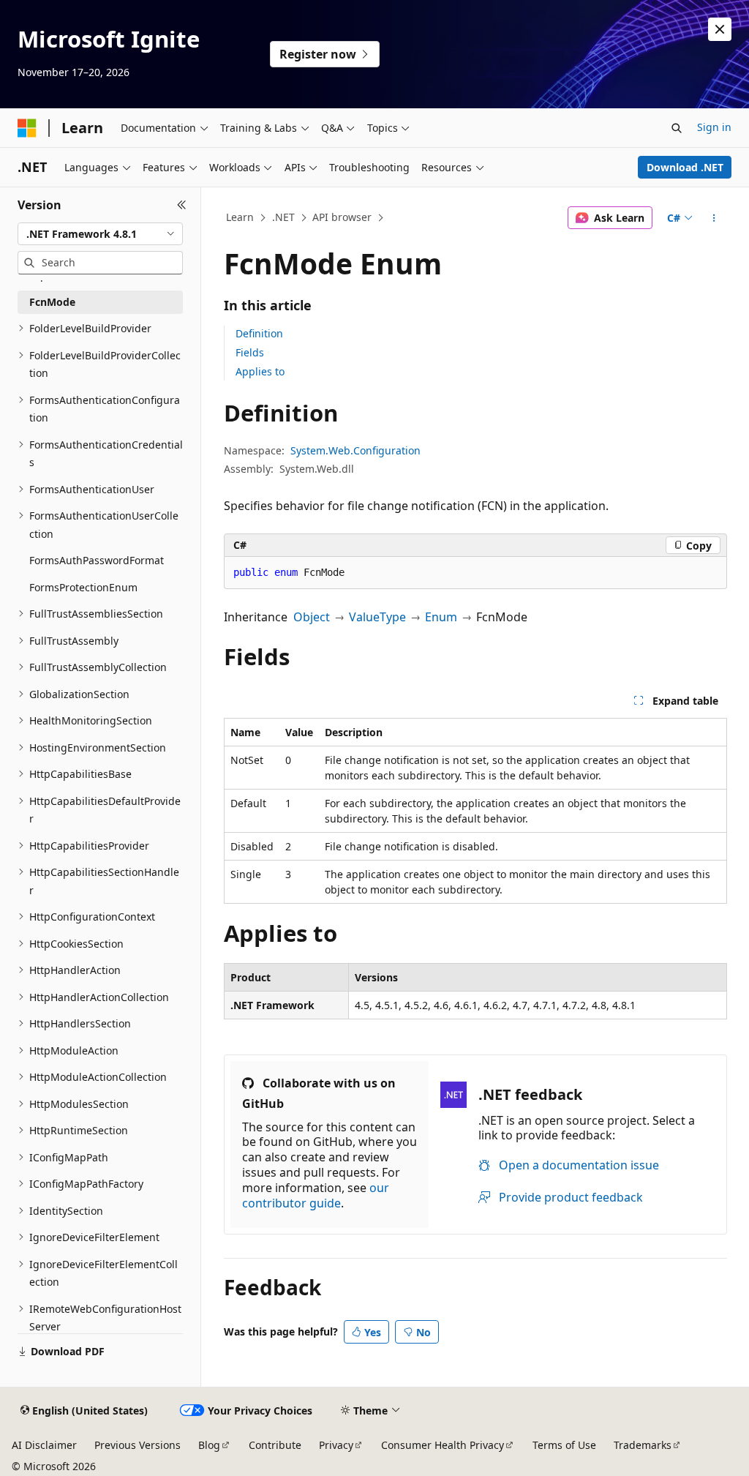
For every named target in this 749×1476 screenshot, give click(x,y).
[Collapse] (182, 205)
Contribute (275, 1445)
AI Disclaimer (44, 1445)
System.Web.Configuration (355, 450)
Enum (441, 617)
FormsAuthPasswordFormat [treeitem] (96, 560)
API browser (342, 217)
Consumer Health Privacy (442, 1445)
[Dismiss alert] (719, 29)
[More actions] (713, 218)
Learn (240, 217)
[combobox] (100, 234)
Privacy (336, 1445)
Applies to (260, 371)
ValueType (377, 617)
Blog (209, 1445)
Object (311, 617)
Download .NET (685, 167)
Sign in (714, 127)
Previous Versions (137, 1445)
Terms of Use (564, 1445)
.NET (283, 217)
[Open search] (676, 128)
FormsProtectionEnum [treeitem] (83, 587)
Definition (259, 333)
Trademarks (642, 1445)
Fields (250, 352)
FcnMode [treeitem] (52, 302)
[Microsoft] (27, 128)
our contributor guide (315, 1195)
